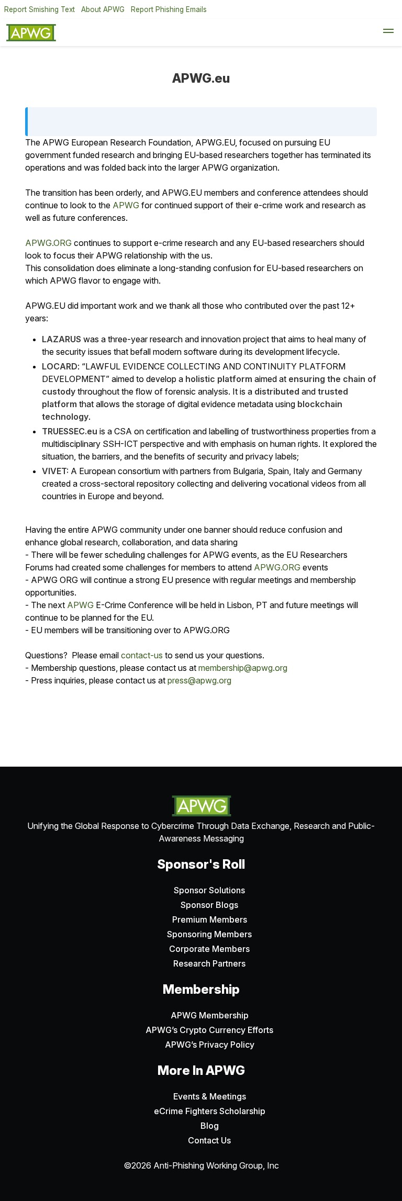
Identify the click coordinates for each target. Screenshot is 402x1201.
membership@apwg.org (242, 668)
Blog (209, 1125)
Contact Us (209, 1140)
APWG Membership (210, 1015)
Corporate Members (209, 949)
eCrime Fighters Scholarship (209, 1111)
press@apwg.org (199, 680)
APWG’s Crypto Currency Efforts (209, 1030)
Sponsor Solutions (209, 890)
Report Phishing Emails (169, 9)
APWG (126, 205)
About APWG (103, 9)
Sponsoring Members (209, 934)
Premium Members (209, 919)
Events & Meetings (209, 1096)
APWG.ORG (48, 243)
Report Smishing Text (39, 9)
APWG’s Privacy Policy (209, 1044)
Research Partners (209, 963)
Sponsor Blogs (209, 905)
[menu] (388, 32)
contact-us (142, 655)
